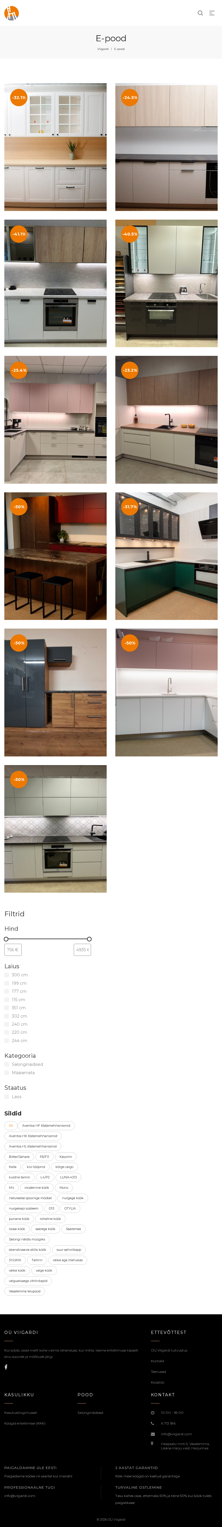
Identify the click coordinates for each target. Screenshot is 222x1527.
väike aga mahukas (68, 1260)
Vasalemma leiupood (24, 1291)
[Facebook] (5, 1367)
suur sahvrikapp (69, 1250)
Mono (64, 1188)
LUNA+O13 (68, 1177)
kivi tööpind (36, 1167)
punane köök (19, 1219)
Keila (12, 1167)
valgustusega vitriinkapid (28, 1281)
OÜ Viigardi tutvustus (169, 1350)
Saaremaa (73, 1229)
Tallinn (37, 1260)
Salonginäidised (90, 1412)
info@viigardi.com (176, 1434)
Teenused (158, 1371)
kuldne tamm (19, 1177)
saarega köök (46, 1229)
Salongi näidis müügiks (27, 1239)
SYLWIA (15, 1260)
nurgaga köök (73, 1198)
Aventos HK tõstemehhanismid (33, 1136)
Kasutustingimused (20, 1412)
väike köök (17, 1270)
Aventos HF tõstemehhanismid (46, 1126)
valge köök (44, 1270)
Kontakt (157, 1361)
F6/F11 (44, 1157)
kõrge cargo (64, 1167)
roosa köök (17, 1229)
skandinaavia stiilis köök (27, 1250)
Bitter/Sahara (19, 1157)
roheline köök (50, 1219)
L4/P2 (45, 1177)
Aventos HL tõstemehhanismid (33, 1146)
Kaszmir (66, 1157)
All (11, 1126)
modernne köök (37, 1188)
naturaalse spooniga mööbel (30, 1198)
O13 (51, 1208)
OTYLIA (70, 1208)
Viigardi (103, 49)
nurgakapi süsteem (23, 1208)
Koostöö (157, 1382)
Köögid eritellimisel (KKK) (24, 1423)
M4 (11, 1188)
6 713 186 (168, 1423)
